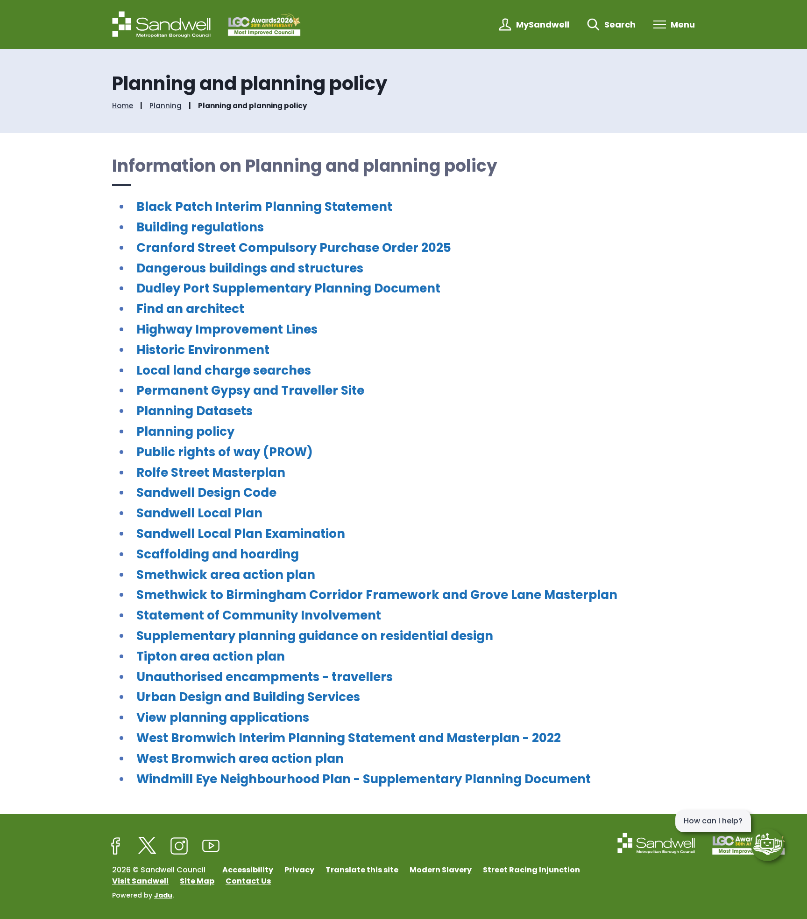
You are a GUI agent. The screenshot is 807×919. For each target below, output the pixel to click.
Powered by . (143, 895)
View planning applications (222, 717)
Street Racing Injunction (531, 869)
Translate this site (362, 869)
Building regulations (200, 227)
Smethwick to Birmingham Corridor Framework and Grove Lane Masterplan (376, 594)
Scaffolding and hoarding (217, 554)
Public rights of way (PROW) (224, 452)
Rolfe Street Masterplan (210, 472)
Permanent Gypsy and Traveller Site (250, 390)
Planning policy (185, 431)
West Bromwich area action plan (240, 758)
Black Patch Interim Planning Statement (264, 206)
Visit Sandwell (140, 881)
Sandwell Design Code (206, 492)
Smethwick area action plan (225, 574)
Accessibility (247, 869)
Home (122, 106)
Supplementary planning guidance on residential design (314, 635)
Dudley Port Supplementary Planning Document (288, 288)
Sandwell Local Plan (199, 513)
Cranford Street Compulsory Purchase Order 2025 (293, 247)
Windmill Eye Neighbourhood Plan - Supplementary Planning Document (363, 779)
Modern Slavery (441, 869)
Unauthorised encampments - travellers (264, 676)
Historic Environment (202, 349)
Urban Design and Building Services (248, 697)
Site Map (197, 881)
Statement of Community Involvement (258, 615)
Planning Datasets (194, 411)
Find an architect (190, 308)
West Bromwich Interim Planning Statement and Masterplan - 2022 (348, 738)
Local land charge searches (223, 370)
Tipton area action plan (210, 656)
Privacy (299, 869)
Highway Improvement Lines (227, 329)
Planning (165, 106)
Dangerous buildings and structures (249, 268)
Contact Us (248, 881)
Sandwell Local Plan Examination (240, 533)
